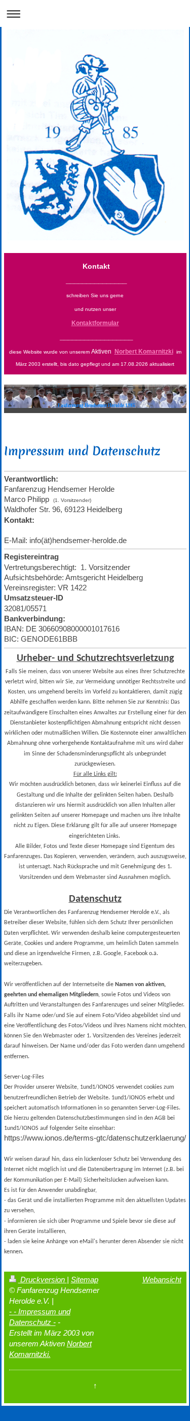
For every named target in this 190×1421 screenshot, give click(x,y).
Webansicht (161, 1279)
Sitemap (84, 1279)
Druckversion (42, 1279)
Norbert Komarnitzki (144, 351)
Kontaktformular (95, 323)
